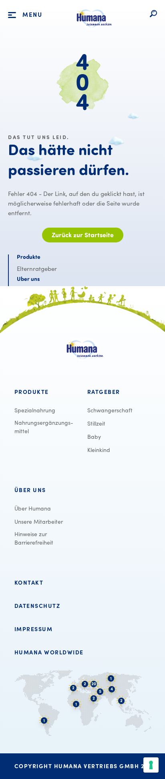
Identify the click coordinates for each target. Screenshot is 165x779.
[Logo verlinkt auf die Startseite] (92, 31)
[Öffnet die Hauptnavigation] (12, 15)
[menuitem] (46, 392)
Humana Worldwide (49, 652)
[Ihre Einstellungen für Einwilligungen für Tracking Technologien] (151, 765)
